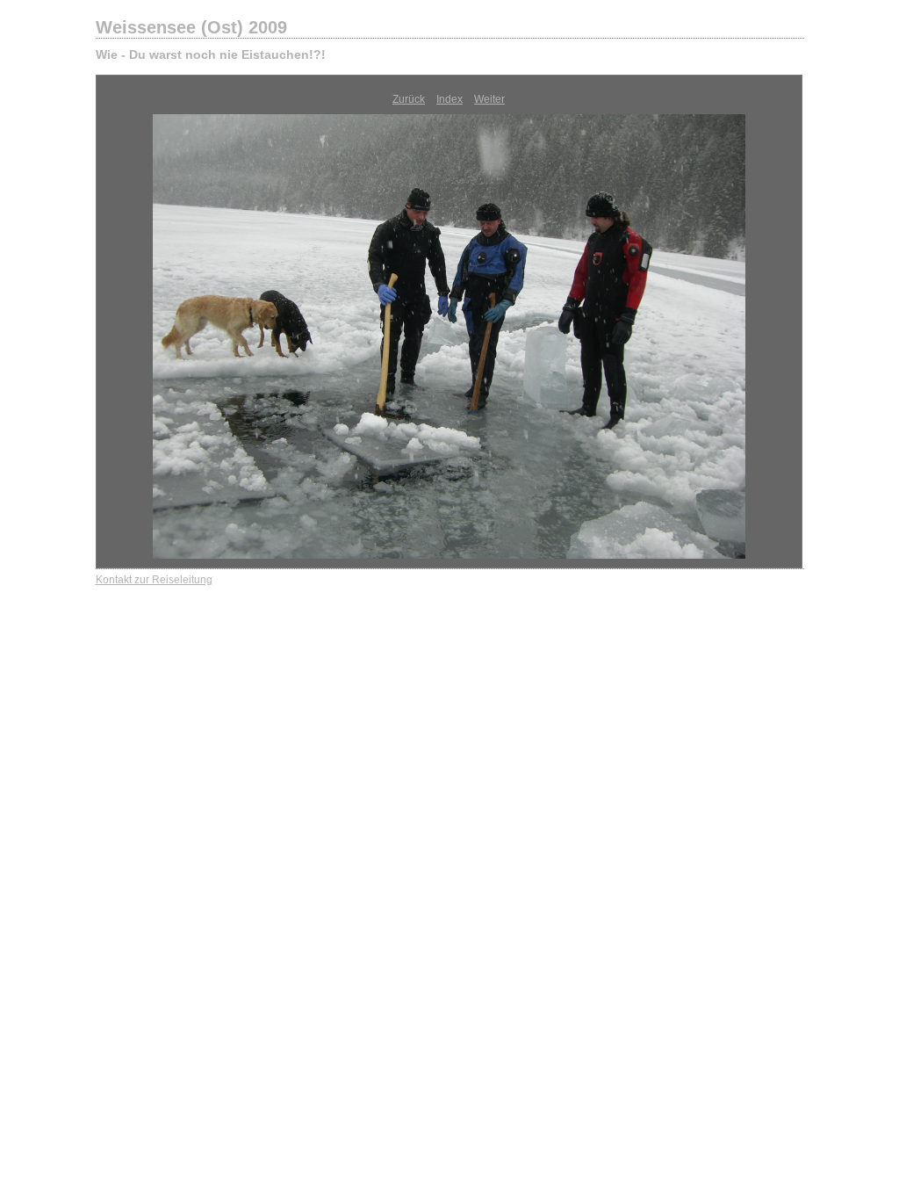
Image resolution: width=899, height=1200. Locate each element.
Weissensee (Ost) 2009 (191, 27)
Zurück (408, 99)
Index (449, 99)
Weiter (489, 99)
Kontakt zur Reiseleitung (154, 580)
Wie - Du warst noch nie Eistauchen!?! (211, 54)
